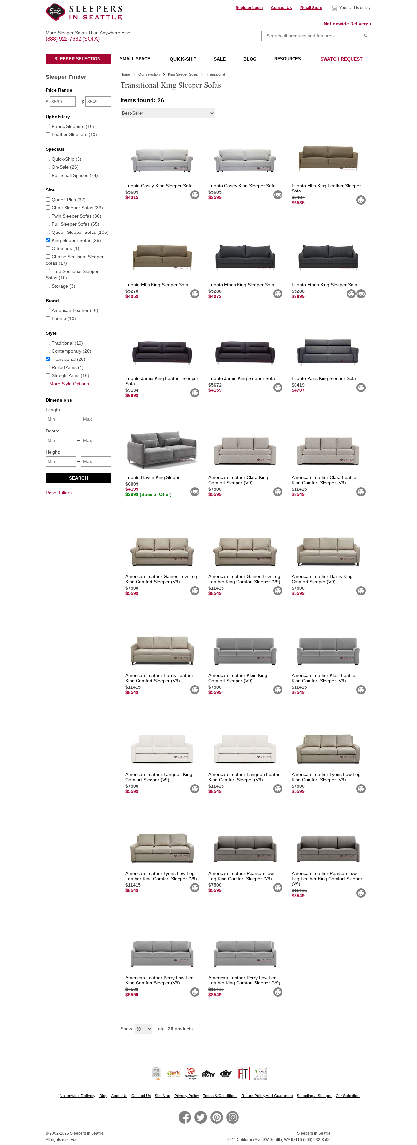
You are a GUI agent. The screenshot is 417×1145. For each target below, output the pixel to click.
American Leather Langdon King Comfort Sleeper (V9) (158, 777)
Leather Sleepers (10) (74, 134)
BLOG (250, 59)
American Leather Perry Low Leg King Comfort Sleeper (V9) (159, 980)
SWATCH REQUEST (341, 59)
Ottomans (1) (65, 248)
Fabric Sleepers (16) (73, 126)
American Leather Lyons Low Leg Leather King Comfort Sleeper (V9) (161, 876)
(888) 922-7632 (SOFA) (84, 33)
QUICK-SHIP (183, 59)
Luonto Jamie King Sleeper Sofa (241, 378)
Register (244, 8)
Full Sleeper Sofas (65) (75, 224)
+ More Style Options (67, 383)
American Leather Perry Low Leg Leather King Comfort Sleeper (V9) (244, 980)
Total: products (174, 1028)
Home (125, 74)
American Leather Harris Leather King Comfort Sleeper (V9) (159, 678)
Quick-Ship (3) (66, 159)
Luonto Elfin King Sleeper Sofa (156, 284)
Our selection (149, 74)
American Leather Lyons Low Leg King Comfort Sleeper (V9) (326, 777)
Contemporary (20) (71, 351)
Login (257, 8)
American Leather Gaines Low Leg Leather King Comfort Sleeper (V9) (244, 579)
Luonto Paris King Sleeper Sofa (324, 378)
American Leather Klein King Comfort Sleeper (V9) (237, 678)
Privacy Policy (186, 1096)
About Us (119, 1096)
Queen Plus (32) (69, 199)
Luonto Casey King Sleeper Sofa (159, 185)
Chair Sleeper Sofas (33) (77, 207)
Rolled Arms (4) (68, 367)
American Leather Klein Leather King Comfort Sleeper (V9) (324, 678)
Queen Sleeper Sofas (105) (80, 232)
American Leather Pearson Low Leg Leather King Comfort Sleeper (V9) (327, 878)
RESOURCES (287, 58)
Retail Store (311, 8)
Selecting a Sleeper (314, 1096)
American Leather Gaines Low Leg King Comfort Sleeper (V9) (161, 579)
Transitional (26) (68, 359)
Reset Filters (59, 492)
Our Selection (348, 1096)
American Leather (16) (75, 310)
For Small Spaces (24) (75, 175)
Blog (103, 1096)
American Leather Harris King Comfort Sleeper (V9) (322, 579)
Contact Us (281, 8)
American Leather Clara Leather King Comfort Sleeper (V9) (325, 480)
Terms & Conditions (220, 1096)
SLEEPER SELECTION (77, 58)
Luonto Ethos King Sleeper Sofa (241, 284)
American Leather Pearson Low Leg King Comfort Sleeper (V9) (241, 876)
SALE (220, 59)
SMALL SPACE (135, 58)
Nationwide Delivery (346, 23)
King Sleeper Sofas (183, 74)
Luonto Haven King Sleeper (153, 477)
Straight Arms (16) (70, 375)
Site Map (162, 1096)
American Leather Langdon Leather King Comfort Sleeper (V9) (245, 777)
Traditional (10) (67, 343)
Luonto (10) (64, 318)
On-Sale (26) (65, 167)
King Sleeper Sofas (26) (76, 240)
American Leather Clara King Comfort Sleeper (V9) (238, 480)
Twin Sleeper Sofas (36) (76, 216)
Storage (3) (63, 286)
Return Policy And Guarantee (267, 1096)
